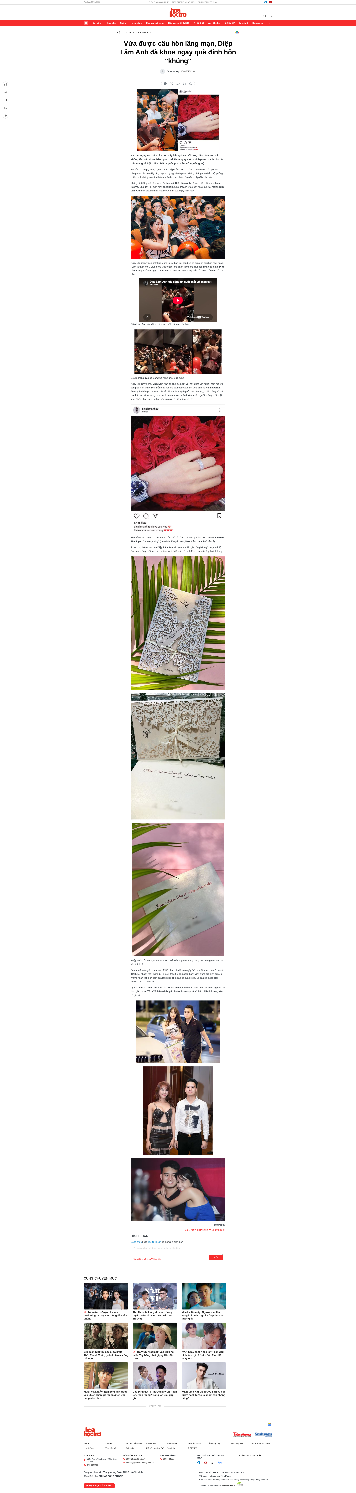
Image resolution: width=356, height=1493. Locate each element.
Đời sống (97, 23)
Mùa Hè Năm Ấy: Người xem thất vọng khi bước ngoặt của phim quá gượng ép (202, 1315)
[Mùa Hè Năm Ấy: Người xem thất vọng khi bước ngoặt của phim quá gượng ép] (204, 1296)
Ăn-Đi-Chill (199, 23)
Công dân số (110, 1448)
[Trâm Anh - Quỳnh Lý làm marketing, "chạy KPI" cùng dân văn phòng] (106, 1296)
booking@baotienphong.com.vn (140, 1462)
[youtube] (270, 2)
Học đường (136, 23)
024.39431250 (93, 1465)
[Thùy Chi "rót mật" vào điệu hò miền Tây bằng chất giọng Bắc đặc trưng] (155, 1336)
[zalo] (221, 1462)
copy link (178, 84)
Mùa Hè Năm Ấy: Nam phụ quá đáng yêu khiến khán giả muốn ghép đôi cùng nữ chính (105, 1395)
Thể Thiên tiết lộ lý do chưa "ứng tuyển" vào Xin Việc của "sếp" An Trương (152, 1315)
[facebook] (265, 2)
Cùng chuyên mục (100, 1278)
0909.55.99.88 (132, 1459)
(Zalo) (142, 1459)
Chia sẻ (5, 92)
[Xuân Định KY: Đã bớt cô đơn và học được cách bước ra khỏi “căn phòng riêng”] (204, 1375)
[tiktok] (214, 1462)
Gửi (216, 1257)
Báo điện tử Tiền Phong (178, 12)
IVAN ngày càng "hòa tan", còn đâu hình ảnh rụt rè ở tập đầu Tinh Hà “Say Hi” (203, 1355)
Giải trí (123, 23)
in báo (184, 84)
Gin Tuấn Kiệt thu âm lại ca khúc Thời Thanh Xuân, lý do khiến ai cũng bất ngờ (106, 1355)
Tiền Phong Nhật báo (183, 2)
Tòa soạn (89, 1455)
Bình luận (5, 108)
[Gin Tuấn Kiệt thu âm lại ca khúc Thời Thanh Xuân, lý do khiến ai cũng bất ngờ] (106, 1336)
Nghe (5, 84)
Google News (237, 32)
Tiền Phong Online (159, 2)
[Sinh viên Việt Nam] (263, 1434)
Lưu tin (5, 100)
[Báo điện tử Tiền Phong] (242, 1434)
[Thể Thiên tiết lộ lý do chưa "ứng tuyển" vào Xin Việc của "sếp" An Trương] (155, 1296)
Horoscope (257, 23)
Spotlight (243, 23)
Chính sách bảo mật (250, 1455)
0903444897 (168, 1459)
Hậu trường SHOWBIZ (178, 23)
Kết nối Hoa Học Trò (155, 1448)
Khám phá (111, 23)
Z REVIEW (230, 23)
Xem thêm (270, 23)
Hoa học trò (92, 1431)
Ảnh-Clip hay (214, 23)
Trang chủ (86, 23)
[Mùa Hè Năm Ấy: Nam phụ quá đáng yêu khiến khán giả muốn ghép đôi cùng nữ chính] (106, 1375)
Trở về (5, 115)
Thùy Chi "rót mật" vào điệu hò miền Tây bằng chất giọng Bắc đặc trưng (153, 1355)
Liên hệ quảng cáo (133, 1455)
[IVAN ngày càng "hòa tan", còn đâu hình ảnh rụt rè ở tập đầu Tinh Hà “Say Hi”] (204, 1336)
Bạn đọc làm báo (100, 1485)
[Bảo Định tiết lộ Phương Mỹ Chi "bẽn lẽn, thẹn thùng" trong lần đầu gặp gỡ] (155, 1375)
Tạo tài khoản (154, 1242)
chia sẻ (165, 84)
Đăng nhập (136, 1242)
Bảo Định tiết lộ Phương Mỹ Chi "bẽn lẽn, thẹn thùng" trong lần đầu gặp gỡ (155, 1395)
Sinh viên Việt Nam (207, 2)
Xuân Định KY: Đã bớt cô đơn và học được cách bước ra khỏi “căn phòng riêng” (203, 1395)
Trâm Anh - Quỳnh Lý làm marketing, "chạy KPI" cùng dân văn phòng (105, 1315)
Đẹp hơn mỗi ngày (155, 23)
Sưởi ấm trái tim (195, 1443)
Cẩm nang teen (236, 1443)
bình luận (191, 84)
